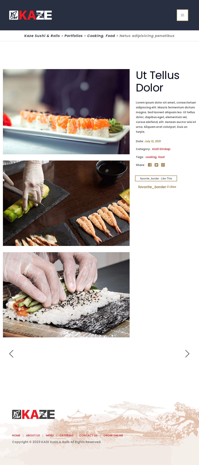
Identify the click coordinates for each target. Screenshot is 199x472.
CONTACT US (88, 435)
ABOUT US (33, 435)
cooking (151, 157)
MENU (50, 435)
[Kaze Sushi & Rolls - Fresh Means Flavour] (30, 15)
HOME (16, 435)
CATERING (66, 435)
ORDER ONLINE (113, 435)
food (161, 157)
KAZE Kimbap (161, 149)
